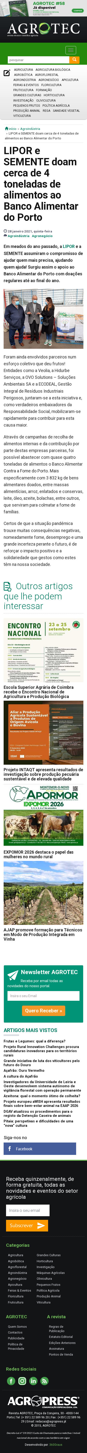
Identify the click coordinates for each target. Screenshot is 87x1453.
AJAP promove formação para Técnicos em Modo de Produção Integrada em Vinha (43, 935)
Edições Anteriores (62, 1343)
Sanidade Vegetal (66, 110)
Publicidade (16, 1338)
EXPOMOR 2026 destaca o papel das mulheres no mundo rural (38, 854)
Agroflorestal (46, 75)
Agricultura (23, 69)
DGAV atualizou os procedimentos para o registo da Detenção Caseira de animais (38, 1114)
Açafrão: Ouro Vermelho (24, 1071)
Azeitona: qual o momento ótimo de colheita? (42, 1096)
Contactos (15, 1332)
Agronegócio (48, 80)
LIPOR (69, 246)
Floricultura (51, 85)
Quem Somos (17, 1326)
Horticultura (54, 95)
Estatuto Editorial (61, 1337)
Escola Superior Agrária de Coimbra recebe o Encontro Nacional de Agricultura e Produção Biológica (38, 692)
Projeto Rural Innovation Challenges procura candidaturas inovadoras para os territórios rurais (41, 1051)
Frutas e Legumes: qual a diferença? (34, 1041)
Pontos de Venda (61, 1354)
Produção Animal (26, 110)
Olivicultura (46, 100)
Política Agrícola (56, 105)
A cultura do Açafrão (21, 1076)
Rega (46, 110)
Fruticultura (23, 90)
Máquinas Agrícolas (51, 1273)
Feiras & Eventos (26, 85)
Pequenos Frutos (26, 105)
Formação (44, 90)
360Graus (55, 1444)
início (12, 129)
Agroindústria (24, 80)
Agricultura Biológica (53, 69)
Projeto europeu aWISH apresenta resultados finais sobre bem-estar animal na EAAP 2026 (42, 1104)
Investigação (23, 100)
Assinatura (56, 1348)
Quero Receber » (43, 1011)
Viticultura (22, 116)
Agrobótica (23, 75)
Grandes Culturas (27, 95)
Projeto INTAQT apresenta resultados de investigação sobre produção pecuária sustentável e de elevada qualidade (43, 774)
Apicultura (70, 80)
